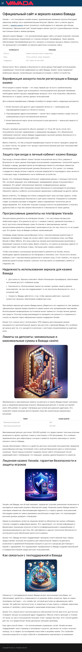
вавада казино (17, 25)
